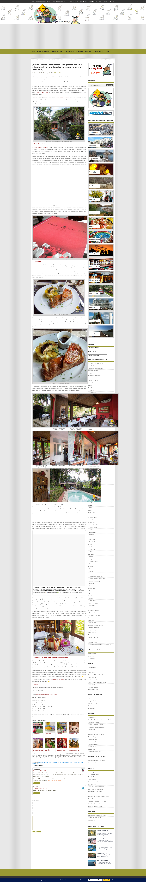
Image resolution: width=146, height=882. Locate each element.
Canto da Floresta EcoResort (95, 781)
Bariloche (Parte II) (102, 838)
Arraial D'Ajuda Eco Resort (94, 772)
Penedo (75, 762)
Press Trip (80, 762)
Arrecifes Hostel (92, 653)
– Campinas (91, 559)
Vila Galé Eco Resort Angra (95, 806)
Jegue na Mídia (92, 622)
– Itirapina (90, 573)
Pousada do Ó (91, 729)
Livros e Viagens (103, 1)
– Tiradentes (91, 534)
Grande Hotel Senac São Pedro (96, 675)
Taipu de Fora (91, 749)
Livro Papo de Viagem (59, 1)
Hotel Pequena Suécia (42, 92)
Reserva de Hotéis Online (94, 817)
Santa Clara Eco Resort (94, 803)
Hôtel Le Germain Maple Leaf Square (97, 682)
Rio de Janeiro (35, 763)
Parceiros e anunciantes (94, 635)
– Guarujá (90, 571)
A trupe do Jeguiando (93, 370)
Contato (107, 51)
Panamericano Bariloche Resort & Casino (98, 796)
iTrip (89, 698)
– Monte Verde (91, 520)
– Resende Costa (92, 527)
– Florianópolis (91, 613)
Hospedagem (70, 51)
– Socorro (90, 586)
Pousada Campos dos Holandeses (96, 727)
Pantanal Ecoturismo (93, 703)
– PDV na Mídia (92, 632)
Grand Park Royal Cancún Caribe (96, 786)
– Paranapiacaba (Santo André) (95, 576)
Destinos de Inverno (49, 762)
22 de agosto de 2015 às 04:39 (39, 770)
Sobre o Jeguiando (43, 51)
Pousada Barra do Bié (93, 722)
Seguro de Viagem (92, 642)
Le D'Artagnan (91, 658)
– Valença (90, 551)
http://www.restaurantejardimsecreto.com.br (46, 694)
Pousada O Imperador (93, 737)
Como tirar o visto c (102, 830)
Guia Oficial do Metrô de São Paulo (97, 815)
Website (34, 811)
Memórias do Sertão (102, 846)
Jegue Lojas (88, 51)
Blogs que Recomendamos (94, 375)
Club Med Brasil (92, 784)
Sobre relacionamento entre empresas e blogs (99, 644)
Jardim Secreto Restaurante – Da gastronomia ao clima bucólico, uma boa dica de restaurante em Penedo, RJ (57, 67)
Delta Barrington (92, 667)
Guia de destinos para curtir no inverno (97, 617)
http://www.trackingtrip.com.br (56, 780)
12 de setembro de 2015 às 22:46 (40, 788)
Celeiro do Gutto (92, 717)
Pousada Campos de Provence (95, 724)
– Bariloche (91, 390)
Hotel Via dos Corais (93, 689)
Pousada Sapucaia (92, 739)
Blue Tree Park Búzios (93, 774)
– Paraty (90, 546)
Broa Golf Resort (92, 777)
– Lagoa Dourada (92, 517)
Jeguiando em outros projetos (41, 1)
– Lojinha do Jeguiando (93, 365)
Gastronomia (79, 51)
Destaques (40, 762)
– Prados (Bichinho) (93, 524)
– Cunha (90, 564)
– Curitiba (90, 598)
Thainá (35, 769)
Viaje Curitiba (91, 820)
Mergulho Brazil (92, 701)
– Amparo (90, 556)
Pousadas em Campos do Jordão (96, 760)
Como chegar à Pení (102, 853)
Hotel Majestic (91, 684)
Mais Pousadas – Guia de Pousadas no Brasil (99, 719)
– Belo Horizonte (92, 515)
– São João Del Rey (93, 532)
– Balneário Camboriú (93, 610)
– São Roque (91, 588)
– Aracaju (90, 507)
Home (33, 51)
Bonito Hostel (91, 656)
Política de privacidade (93, 637)
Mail (35, 805)
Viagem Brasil (91, 708)
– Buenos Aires (92, 392)
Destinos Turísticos (57, 51)
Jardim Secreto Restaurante (62, 97)
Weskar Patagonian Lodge (94, 751)
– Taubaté (90, 591)
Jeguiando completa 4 (103, 860)
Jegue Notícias (92, 1)
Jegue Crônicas (73, 1)
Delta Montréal (91, 670)
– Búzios (90, 544)
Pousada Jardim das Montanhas (96, 734)
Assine (112, 1)
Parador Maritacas (92, 799)
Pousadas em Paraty (93, 741)
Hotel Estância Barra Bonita (95, 791)
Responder (36, 783)
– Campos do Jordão (93, 561)
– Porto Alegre (91, 605)
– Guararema (91, 568)
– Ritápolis (90, 529)
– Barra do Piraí (92, 542)
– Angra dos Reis (92, 539)
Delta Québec (91, 672)
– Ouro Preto (91, 522)
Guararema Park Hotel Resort (95, 789)
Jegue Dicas (83, 1)
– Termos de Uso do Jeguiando (95, 368)
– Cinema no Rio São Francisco (96, 363)
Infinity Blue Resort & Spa (94, 794)
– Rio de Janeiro (92, 549)
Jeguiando (41, 13)
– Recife (90, 502)
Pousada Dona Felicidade (94, 732)
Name (35, 800)
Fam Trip (56, 762)
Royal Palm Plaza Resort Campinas (97, 801)
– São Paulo (91, 583)
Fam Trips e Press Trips (94, 615)
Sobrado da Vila (92, 746)
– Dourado (90, 566)
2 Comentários (58, 73)
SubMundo (90, 706)
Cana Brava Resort (93, 779)
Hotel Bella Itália (92, 677)
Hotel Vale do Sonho (93, 687)
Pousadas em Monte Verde (94, 763)
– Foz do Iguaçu (92, 600)
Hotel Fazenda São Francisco (95, 679)
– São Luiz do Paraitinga (94, 581)
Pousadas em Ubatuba (93, 744)
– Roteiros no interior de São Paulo (96, 578)
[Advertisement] (73, 37)
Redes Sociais (99, 51)
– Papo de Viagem (92, 630)
